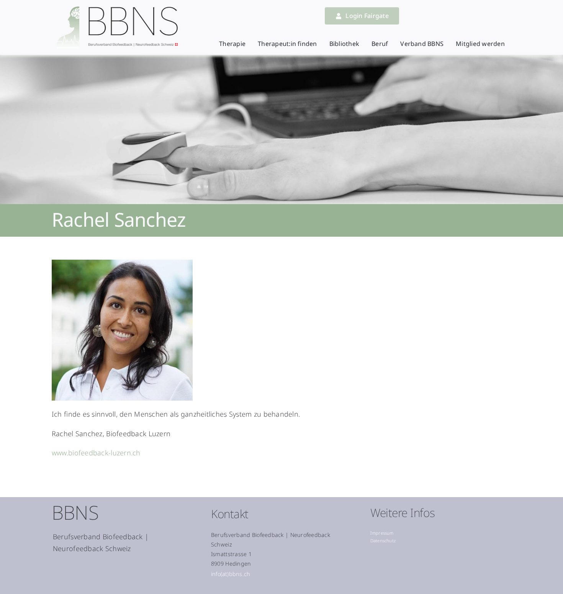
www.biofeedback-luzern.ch (96, 452)
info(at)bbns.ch (230, 574)
